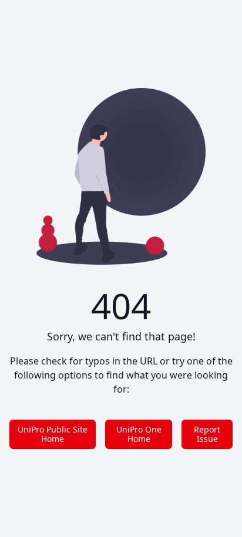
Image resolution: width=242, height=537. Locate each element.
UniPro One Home (139, 434)
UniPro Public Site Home (53, 434)
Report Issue (207, 434)
